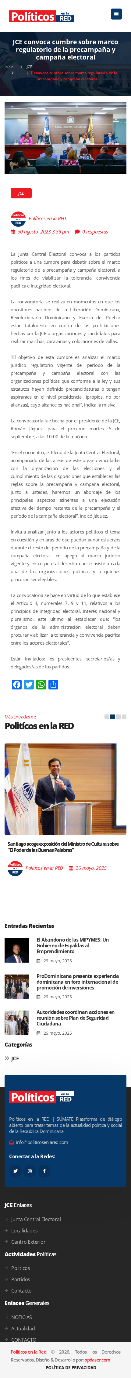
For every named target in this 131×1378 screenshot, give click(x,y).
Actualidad (23, 1328)
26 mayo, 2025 (57, 961)
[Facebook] (44, 1171)
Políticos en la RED (47, 218)
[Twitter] (15, 1171)
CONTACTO (23, 1339)
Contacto (21, 1290)
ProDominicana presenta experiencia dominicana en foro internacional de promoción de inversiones (78, 982)
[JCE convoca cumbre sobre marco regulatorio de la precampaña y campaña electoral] (65, 137)
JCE (29, 66)
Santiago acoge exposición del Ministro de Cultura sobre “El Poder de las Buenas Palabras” (63, 847)
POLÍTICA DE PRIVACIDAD (71, 1367)
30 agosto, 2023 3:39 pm (43, 231)
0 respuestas (95, 231)
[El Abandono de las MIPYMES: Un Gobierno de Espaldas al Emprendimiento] (17, 950)
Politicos (20, 1268)
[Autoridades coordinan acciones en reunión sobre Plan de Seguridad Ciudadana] (17, 1022)
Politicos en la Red (28, 1352)
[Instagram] (29, 1171)
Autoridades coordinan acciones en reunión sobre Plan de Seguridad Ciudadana (76, 1018)
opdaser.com (97, 1360)
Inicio (9, 66)
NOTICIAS (21, 1317)
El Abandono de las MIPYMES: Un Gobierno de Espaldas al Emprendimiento (73, 945)
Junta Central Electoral (36, 1219)
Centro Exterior (28, 1242)
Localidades (24, 1230)
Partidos (20, 1279)
